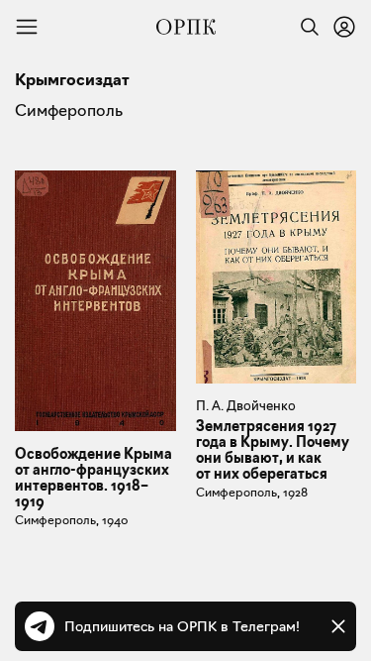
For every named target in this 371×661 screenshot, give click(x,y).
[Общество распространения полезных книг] (186, 27)
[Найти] (304, 27)
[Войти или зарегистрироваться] (344, 27)
